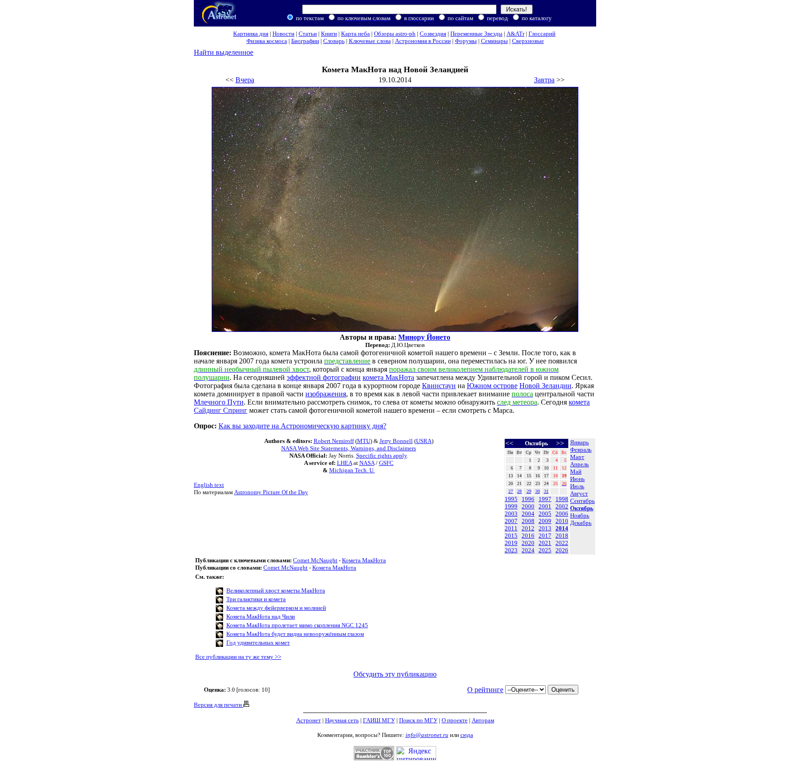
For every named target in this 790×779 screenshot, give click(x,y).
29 (529, 491)
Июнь (577, 478)
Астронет (308, 720)
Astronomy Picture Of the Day (271, 492)
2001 (545, 506)
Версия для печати (218, 704)
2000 (528, 506)
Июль (577, 486)
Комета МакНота (364, 560)
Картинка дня (250, 33)
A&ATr (515, 33)
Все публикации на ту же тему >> (238, 656)
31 (546, 491)
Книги (329, 33)
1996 (528, 499)
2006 (561, 513)
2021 (545, 542)
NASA (366, 462)
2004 (528, 513)
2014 (561, 528)
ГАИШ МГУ (379, 720)
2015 (511, 535)
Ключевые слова (370, 40)
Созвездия (433, 33)
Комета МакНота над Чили (260, 616)
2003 (511, 513)
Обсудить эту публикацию (395, 674)
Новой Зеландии (545, 386)
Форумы (466, 40)
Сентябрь (582, 500)
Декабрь (581, 522)
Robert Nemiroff (334, 441)
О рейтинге (485, 690)
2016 (528, 535)
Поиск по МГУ (418, 720)
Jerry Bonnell (396, 441)
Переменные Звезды (476, 33)
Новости (283, 33)
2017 (545, 535)
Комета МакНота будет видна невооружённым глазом (295, 633)
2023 (511, 550)
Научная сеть (342, 720)
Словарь (334, 40)
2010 (561, 521)
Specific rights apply (381, 455)
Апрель (579, 464)
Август (579, 493)
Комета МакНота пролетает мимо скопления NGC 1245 (297, 625)
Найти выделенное (223, 52)
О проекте (455, 720)
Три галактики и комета (256, 599)
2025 (545, 550)
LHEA (344, 462)
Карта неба (355, 33)
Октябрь (581, 508)
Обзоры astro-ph (395, 33)
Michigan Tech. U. (352, 470)
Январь (579, 442)
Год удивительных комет (258, 642)
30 (537, 491)
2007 (511, 521)
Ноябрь (579, 515)
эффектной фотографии (324, 377)
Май (576, 471)
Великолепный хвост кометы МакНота (275, 590)
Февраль (581, 449)
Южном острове (492, 386)
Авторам (483, 720)
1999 (511, 506)
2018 (561, 535)
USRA (424, 441)
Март (577, 457)
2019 (511, 542)
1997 (545, 499)
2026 (561, 550)
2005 (545, 513)
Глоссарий (541, 33)
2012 (528, 528)
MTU (363, 441)
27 (510, 491)
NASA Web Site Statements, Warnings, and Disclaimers (348, 448)
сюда (466, 734)
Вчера (244, 80)
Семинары (494, 40)
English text (209, 484)
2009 (545, 521)
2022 (561, 542)
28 (519, 491)
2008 (528, 521)
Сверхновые (528, 40)
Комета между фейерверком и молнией (276, 607)
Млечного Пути (219, 402)
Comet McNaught (315, 560)
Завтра (544, 80)
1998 (561, 499)
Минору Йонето (424, 337)
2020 (528, 542)
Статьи (308, 33)
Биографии (305, 40)
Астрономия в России (423, 40)
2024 (528, 550)
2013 (545, 528)
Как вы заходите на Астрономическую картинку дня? (302, 426)
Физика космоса (266, 40)
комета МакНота (388, 377)
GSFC (386, 462)
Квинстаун (439, 386)
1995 (511, 499)
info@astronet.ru (427, 734)
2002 (561, 506)
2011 (511, 528)
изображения (325, 394)
